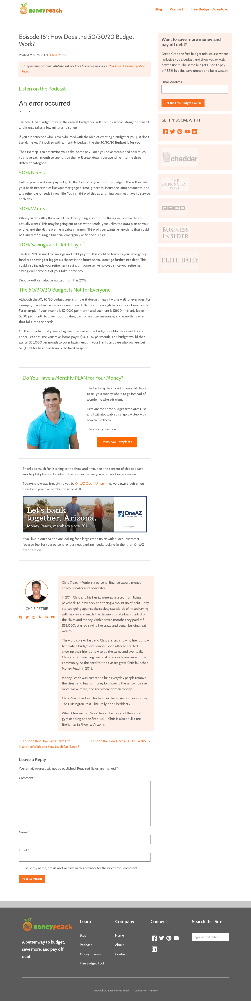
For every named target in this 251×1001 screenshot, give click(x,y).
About (119, 945)
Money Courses (91, 954)
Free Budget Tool (92, 963)
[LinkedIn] (194, 131)
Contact (121, 954)
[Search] (223, 937)
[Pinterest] (179, 131)
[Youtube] (187, 131)
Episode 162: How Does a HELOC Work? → (120, 741)
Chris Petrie (58, 55)
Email (24, 850)
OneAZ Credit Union (89, 484)
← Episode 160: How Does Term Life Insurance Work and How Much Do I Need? (49, 744)
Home (119, 935)
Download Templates (116, 442)
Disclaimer (140, 990)
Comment (27, 778)
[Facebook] (165, 131)
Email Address (172, 82)
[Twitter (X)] (172, 131)
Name (24, 832)
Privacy (154, 990)
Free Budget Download (209, 9)
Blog (158, 9)
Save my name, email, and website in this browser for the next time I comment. (81, 868)
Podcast (176, 9)
